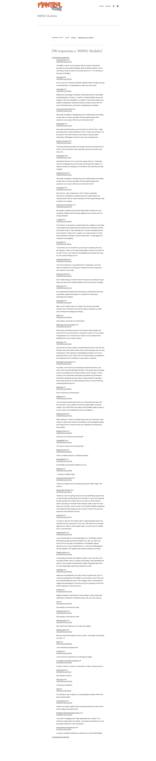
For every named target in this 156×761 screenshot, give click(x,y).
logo (57, 689)
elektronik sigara (61, 620)
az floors (59, 589)
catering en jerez (61, 611)
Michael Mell (60, 124)
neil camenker (60, 155)
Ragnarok (59, 396)
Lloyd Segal (59, 89)
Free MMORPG (60, 440)
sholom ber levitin (61, 274)
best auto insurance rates (64, 478)
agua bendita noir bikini (63, 490)
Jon (57, 601)
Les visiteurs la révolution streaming (67, 660)
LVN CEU (59, 651)
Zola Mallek (59, 569)
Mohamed (59, 387)
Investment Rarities (62, 259)
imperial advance (61, 173)
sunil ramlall (60, 300)
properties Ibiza (61, 532)
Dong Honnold (60, 670)
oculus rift (59, 515)
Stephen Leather (61, 552)
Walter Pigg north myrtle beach (65, 325)
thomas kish (60, 286)
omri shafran (60, 187)
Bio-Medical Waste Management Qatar (68, 713)
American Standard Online (64, 109)
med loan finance (61, 60)
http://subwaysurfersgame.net (65, 727)
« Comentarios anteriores (60, 57)
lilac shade (59, 242)
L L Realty (59, 219)
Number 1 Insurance (62, 141)
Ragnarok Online (61, 414)
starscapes (59, 77)
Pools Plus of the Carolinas (64, 205)
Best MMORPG (60, 459)
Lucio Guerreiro (61, 701)
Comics (73, 37)
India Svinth (59, 679)
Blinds (58, 642)
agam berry (59, 342)
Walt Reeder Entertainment (64, 362)
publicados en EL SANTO (85, 37)
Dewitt (58, 315)
